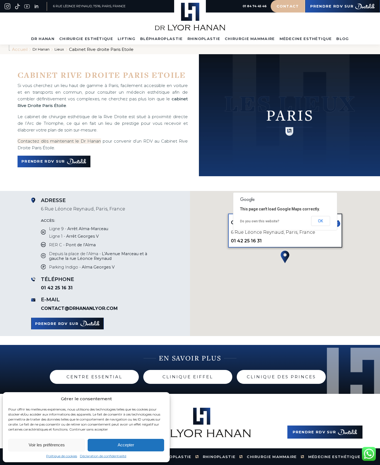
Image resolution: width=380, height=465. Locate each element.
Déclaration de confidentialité (103, 456)
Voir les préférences (47, 444)
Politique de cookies (61, 456)
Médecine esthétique (334, 456)
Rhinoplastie (219, 456)
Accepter (126, 444)
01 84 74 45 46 (255, 6)
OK (320, 221)
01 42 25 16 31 (57, 287)
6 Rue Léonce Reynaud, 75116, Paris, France (89, 6)
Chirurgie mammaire (272, 456)
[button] (285, 257)
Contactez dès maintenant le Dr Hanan (59, 141)
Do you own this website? (259, 221)
